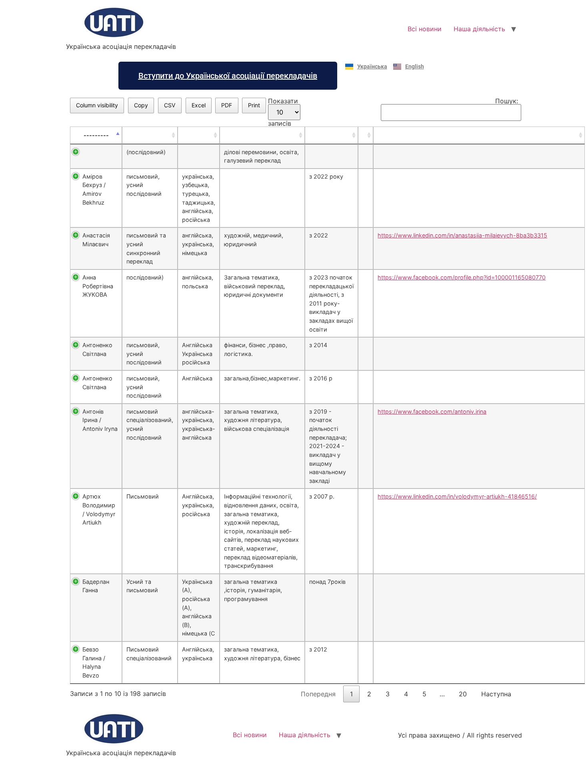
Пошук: (506, 101)
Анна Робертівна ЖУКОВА (97, 286)
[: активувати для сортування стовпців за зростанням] (150, 135)
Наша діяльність (479, 29)
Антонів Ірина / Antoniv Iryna (100, 420)
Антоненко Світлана (97, 349)
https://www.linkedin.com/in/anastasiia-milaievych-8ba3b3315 (462, 235)
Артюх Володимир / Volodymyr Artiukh (98, 509)
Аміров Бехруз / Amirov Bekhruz (94, 189)
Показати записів (283, 112)
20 (463, 694)
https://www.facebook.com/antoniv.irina (432, 411)
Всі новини (425, 29)
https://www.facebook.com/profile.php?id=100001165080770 (462, 277)
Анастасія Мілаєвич (96, 239)
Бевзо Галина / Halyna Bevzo (93, 662)
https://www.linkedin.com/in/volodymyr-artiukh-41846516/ (457, 496)
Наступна (496, 694)
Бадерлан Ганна (95, 586)
